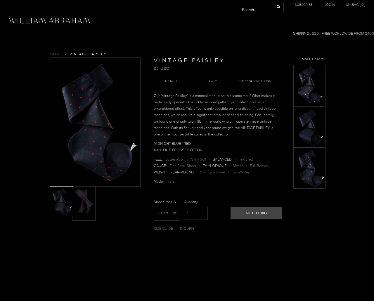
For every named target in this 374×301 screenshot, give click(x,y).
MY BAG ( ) (355, 5)
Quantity (191, 202)
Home (56, 54)
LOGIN (329, 5)
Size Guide (163, 228)
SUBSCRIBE (304, 5)
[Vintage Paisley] (309, 104)
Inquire (187, 228)
